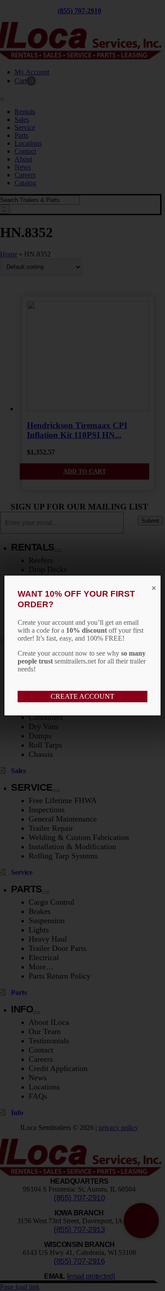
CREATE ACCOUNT (82, 696)
